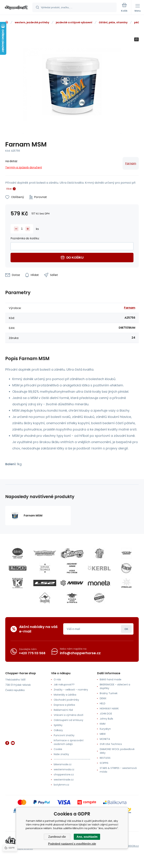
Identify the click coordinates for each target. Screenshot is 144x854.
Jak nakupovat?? (64, 684)
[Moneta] (99, 583)
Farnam (130, 163)
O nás (57, 679)
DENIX (103, 698)
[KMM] (126, 568)
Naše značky (61, 754)
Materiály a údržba (65, 694)
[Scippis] (44, 598)
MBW (103, 734)
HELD (102, 703)
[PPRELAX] (126, 583)
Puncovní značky (64, 735)
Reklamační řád (63, 710)
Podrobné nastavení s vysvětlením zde (72, 843)
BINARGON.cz (131, 846)
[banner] (16, 8)
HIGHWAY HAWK (109, 708)
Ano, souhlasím (87, 836)
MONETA (105, 739)
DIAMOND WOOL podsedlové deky (117, 751)
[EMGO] (17, 568)
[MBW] (72, 583)
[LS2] (44, 583)
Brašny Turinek (108, 693)
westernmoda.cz (64, 769)
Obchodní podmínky (66, 700)
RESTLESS (105, 758)
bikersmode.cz (62, 764)
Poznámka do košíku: (25, 238)
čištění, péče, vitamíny (113, 22)
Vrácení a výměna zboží (68, 715)
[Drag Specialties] (126, 553)
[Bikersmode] (72, 553)
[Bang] (17, 553)
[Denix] (99, 553)
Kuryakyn (105, 729)
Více (9, 188)
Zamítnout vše (57, 836)
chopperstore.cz (64, 774)
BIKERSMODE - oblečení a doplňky (115, 686)
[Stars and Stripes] (72, 598)
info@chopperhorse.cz (80, 653)
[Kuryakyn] (17, 583)
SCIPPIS (104, 763)
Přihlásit (126, 629)
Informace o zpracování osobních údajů (68, 742)
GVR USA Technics (111, 744)
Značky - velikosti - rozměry (71, 689)
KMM (102, 723)
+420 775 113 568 (32, 653)
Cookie (58, 749)
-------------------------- (72, 759)
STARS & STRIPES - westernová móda (118, 769)
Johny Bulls (106, 718)
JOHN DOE (106, 713)
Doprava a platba (64, 705)
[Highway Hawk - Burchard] (72, 568)
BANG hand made (110, 679)
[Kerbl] (99, 568)
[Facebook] (7, 743)
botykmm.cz (61, 784)
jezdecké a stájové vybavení (74, 22)
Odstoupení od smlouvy (68, 720)
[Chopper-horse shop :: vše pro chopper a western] (6, 22)
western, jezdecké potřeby (32, 22)
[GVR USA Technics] (44, 568)
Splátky (58, 725)
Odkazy (58, 730)
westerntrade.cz (64, 779)
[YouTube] (13, 743)
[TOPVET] (99, 598)
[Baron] (44, 553)
